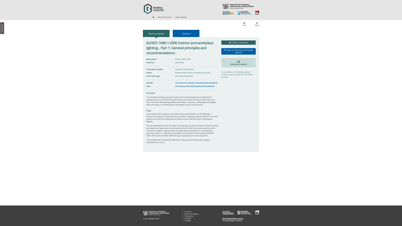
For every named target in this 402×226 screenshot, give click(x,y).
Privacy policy (188, 216)
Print (244, 25)
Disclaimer (187, 218)
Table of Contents (239, 42)
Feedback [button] (2, 28)
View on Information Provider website (239, 51)
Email (257, 25)
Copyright (187, 220)
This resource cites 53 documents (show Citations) (194, 86)
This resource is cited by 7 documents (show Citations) (196, 83)
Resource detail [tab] (156, 33)
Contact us (188, 212)
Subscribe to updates (238, 64)
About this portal (164, 17)
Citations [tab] (186, 33)
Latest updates (181, 17)
